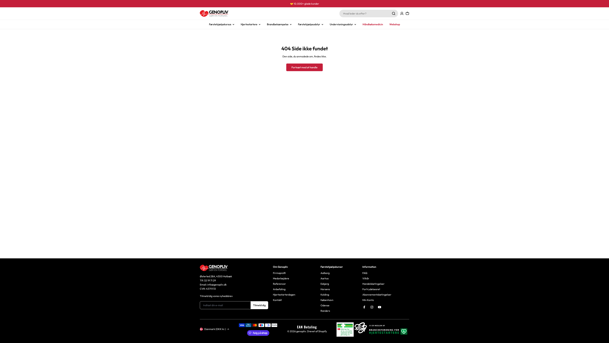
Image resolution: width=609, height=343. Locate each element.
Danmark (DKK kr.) (215, 329)
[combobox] (368, 13)
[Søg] (394, 13)
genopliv (301, 331)
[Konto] (402, 13)
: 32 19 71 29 (209, 280)
